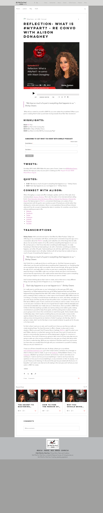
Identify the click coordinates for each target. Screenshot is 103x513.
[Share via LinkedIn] (31, 373)
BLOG (52, 450)
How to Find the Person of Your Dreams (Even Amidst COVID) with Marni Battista (51, 406)
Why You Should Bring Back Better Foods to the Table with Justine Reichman (74, 406)
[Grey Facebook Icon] (34, 2)
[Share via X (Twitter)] (28, 373)
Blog (31, 8)
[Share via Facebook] (24, 373)
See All (85, 386)
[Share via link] (35, 373)
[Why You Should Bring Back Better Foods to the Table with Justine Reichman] (76, 396)
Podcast (18, 8)
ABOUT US (39, 450)
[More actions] (78, 19)
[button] (85, 8)
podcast (25, 8)
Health (36, 8)
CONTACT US (65, 450)
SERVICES (57, 450)
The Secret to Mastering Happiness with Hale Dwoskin (26, 406)
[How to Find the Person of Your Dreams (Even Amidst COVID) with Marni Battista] (51, 396)
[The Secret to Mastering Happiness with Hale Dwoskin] (27, 396)
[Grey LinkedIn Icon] (37, 2)
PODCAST (47, 450)
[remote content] (51, 94)
